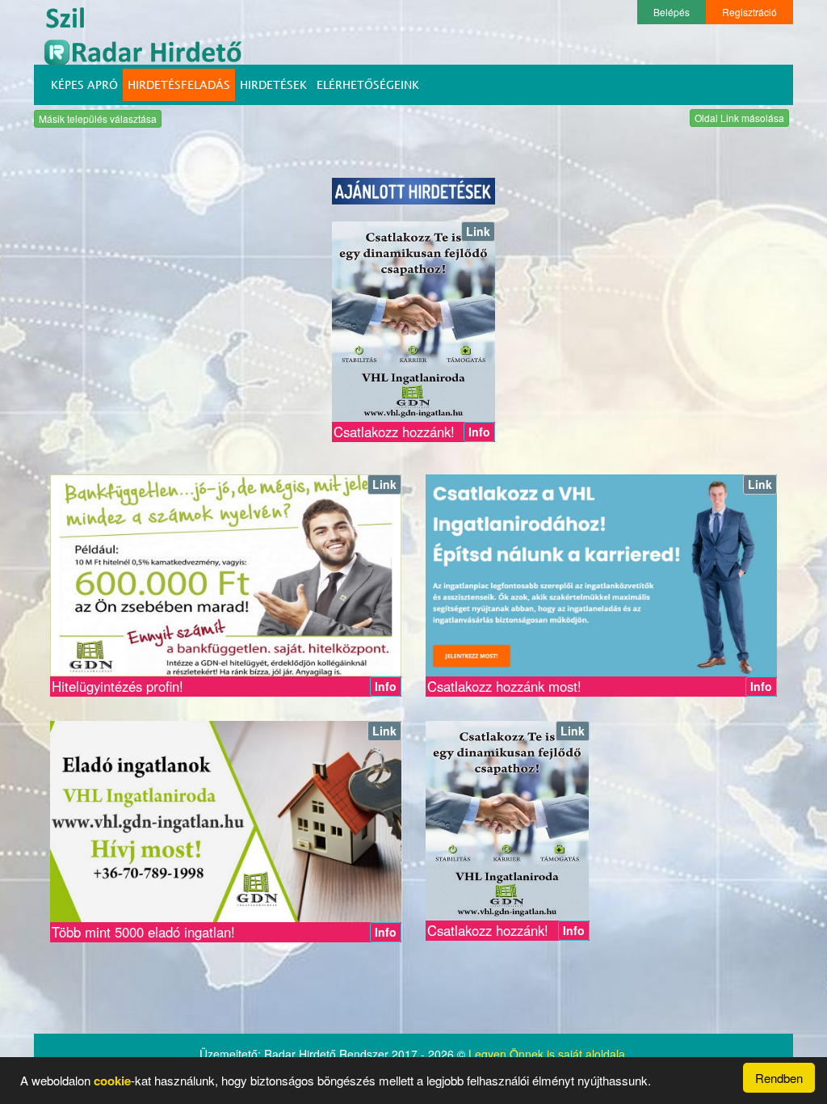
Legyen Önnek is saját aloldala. (548, 1054)
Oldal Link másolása (739, 117)
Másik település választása (98, 118)
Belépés (671, 12)
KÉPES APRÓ (84, 84)
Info (479, 431)
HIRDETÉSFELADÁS (179, 84)
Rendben (779, 1077)
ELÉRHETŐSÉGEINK (368, 84)
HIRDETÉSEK (273, 84)
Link (478, 231)
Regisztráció (749, 12)
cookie (112, 1080)
